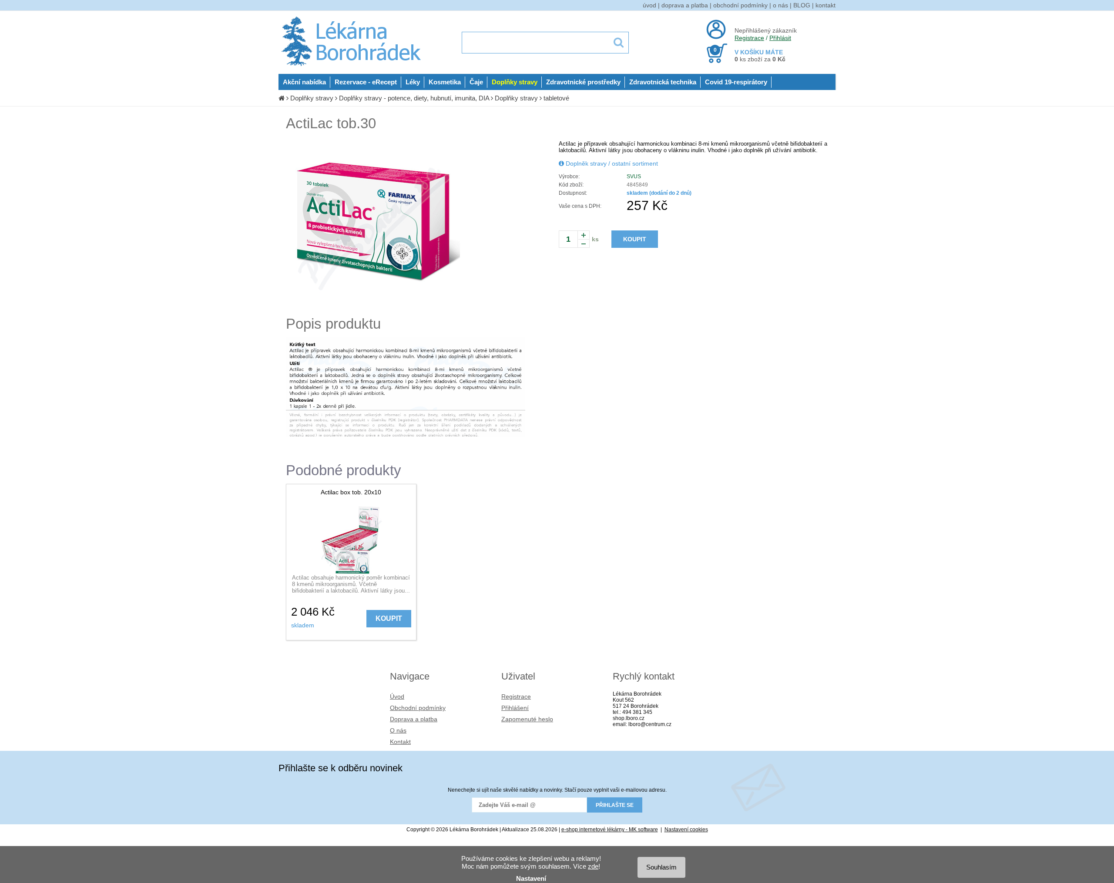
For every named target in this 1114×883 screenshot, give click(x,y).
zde (593, 866)
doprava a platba (684, 5)
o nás (780, 5)
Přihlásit (780, 37)
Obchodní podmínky (418, 707)
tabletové (556, 98)
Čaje (476, 82)
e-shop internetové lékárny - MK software (609, 829)
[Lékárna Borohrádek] (352, 66)
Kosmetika (445, 82)
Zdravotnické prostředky (583, 82)
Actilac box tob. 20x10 (351, 492)
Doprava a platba (413, 719)
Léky (413, 82)
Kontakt (400, 741)
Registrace (749, 37)
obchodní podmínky (740, 5)
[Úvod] (281, 98)
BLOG (801, 5)
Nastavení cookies (686, 829)
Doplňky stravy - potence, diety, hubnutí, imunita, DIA (414, 98)
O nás (398, 730)
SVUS (634, 176)
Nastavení (531, 878)
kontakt (825, 5)
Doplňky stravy (514, 82)
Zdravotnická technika (662, 82)
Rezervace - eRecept (366, 82)
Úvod (397, 696)
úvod (649, 5)
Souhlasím (661, 867)
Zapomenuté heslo (527, 719)
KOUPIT (634, 239)
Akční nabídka (304, 82)
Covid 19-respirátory (736, 82)
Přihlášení (515, 707)
